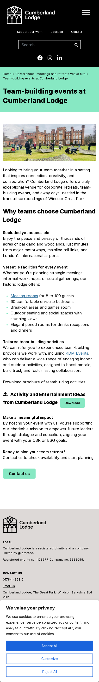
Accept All (49, 646)
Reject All (49, 672)
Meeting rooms (24, 295)
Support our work (30, 32)
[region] (49, 641)
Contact (76, 32)
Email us (9, 586)
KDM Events (77, 353)
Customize (49, 659)
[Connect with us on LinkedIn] (59, 58)
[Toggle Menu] (86, 12)
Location (57, 32)
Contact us (19, 473)
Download (72, 403)
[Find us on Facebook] (40, 58)
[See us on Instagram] (50, 58)
